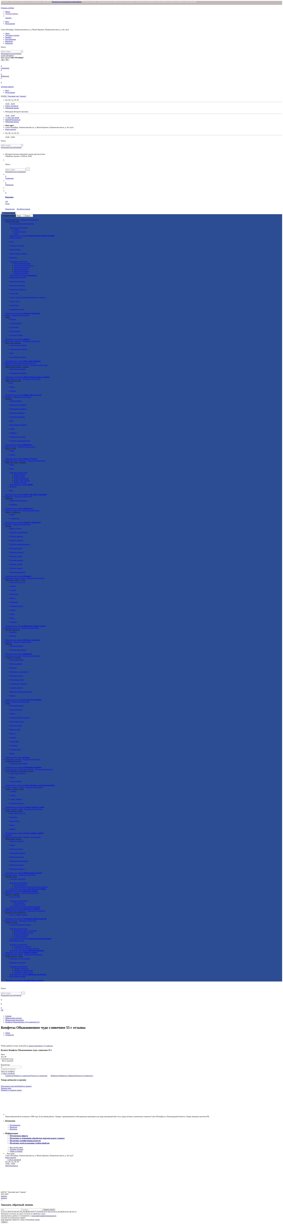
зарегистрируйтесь (36, 1046)
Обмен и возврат (16, 1151)
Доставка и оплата (12, 35)
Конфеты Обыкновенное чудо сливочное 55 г (22, 1022)
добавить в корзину (8, 1069)
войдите (50, 1046)
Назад (19, 216)
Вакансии (9, 41)
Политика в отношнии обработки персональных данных (37, 1138)
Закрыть (27, 216)
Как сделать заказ (16, 1147)
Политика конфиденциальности (25, 1140)
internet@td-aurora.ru (12, 120)
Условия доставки (16, 1149)
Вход (7, 22)
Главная (8, 1016)
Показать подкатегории (30, 220)
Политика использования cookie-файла (66, 2)
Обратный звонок (12, 108)
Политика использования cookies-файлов (29, 1143)
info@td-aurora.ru (11, 1166)
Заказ (7, 33)
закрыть (4, 1222)
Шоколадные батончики (14, 1020)
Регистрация (10, 24)
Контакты (9, 43)
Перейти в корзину (24, 1086)
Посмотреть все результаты (11, 54)
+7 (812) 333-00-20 (8, 1073)
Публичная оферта (19, 1136)
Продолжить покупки (9, 1086)
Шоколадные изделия (13, 1018)
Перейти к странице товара (11, 1090)
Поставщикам (10, 39)
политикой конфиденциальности (43, 1216)
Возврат (8, 37)
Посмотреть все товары (32, 236)
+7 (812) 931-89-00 (12, 118)
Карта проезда (10, 129)
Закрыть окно (6, 1088)
